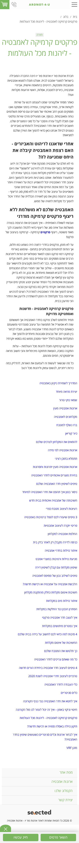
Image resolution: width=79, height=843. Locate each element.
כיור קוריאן (71, 433)
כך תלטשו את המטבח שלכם (60, 651)
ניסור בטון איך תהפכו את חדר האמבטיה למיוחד (49, 492)
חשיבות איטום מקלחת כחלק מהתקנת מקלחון (50, 592)
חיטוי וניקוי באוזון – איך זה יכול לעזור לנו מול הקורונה (46, 710)
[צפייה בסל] (4, 4)
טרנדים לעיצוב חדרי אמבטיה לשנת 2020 (52, 676)
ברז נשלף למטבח (66, 425)
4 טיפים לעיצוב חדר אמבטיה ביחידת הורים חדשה (48, 668)
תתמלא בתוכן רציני (66, 459)
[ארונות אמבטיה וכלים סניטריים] (39, 4)
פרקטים (45, 232)
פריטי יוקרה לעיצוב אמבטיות (60, 526)
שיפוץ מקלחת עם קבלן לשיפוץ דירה (56, 567)
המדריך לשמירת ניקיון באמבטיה (58, 383)
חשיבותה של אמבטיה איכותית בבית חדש (53, 500)
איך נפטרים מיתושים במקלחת (59, 626)
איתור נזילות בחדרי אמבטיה (61, 551)
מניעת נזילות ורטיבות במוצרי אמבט (56, 559)
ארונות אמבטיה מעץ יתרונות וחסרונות (55, 467)
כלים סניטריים (69, 693)
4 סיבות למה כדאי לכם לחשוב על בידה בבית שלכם (47, 634)
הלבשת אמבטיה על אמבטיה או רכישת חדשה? (50, 584)
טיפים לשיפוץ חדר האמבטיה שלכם (56, 484)
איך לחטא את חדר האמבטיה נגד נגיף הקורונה (50, 701)
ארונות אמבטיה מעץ (65, 408)
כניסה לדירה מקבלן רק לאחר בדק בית (55, 542)
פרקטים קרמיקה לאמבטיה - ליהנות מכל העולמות (48, 718)
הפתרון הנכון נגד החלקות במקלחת (56, 609)
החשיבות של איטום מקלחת (61, 643)
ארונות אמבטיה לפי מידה (62, 450)
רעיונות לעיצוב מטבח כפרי (61, 509)
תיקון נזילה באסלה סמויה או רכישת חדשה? (52, 726)
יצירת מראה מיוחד (66, 392)
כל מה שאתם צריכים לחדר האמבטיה (55, 659)
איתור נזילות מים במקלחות (61, 601)
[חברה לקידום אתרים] (39, 812)
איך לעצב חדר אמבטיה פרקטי (59, 617)
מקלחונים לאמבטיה (65, 417)
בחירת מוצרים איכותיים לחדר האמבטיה (54, 475)
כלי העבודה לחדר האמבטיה (60, 684)
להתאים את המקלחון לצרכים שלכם (56, 442)
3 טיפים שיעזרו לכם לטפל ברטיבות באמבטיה (50, 517)
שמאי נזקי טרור (68, 400)
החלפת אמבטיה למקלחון (62, 534)
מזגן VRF (72, 748)
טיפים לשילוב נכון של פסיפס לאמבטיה (54, 576)
